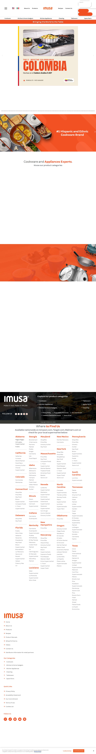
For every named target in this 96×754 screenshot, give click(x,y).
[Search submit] (81, 5)
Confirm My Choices (78, 750)
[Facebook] (15, 719)
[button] (2, 55)
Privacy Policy (37, 751)
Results (83, 10)
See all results (85, 14)
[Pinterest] (27, 414)
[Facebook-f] (21, 414)
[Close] (93, 750)
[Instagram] (16, 414)
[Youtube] (24, 414)
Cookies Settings (67, 750)
